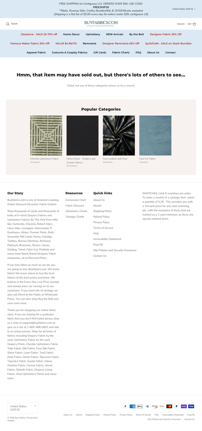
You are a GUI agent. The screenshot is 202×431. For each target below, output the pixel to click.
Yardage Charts (75, 216)
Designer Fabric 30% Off (165, 34)
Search (97, 205)
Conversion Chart (76, 200)
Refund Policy (101, 216)
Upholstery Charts (76, 211)
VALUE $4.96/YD (66, 43)
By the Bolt (136, 34)
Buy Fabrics (20, 417)
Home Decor (71, 34)
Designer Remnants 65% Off (120, 43)
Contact (170, 52)
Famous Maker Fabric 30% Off (29, 43)
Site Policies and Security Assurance (114, 250)
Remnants (89, 43)
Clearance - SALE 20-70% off (39, 34)
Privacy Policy (101, 222)
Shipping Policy (102, 211)
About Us (153, 52)
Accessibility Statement (107, 239)
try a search (127, 85)
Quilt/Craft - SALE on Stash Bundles (168, 43)
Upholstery (93, 34)
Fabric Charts (121, 52)
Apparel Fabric (36, 52)
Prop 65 (98, 244)
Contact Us (99, 256)
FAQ (138, 52)
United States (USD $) (182, 9)
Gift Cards (99, 52)
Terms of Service (103, 228)
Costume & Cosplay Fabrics (69, 52)
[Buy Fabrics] (101, 24)
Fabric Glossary (75, 205)
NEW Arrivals (114, 34)
